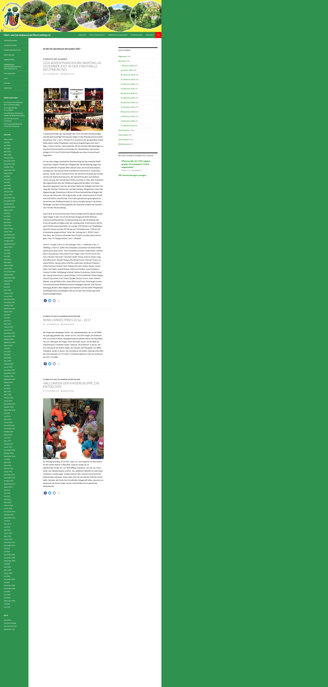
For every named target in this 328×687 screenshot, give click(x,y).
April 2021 (7, 321)
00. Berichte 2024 (128, 75)
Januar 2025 (8, 195)
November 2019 (9, 373)
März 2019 (7, 395)
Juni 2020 (7, 352)
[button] (45, 300)
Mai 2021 (7, 318)
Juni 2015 (7, 493)
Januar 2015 (8, 508)
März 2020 (7, 361)
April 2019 (7, 392)
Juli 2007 (7, 582)
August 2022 (8, 281)
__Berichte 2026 (127, 65)
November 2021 (9, 302)
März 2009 (7, 570)
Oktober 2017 (8, 432)
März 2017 (7, 441)
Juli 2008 (7, 576)
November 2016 (9, 450)
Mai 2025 (7, 182)
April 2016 (7, 462)
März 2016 (7, 465)
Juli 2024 (7, 213)
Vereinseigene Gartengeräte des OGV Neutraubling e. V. (12, 67)
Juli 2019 (7, 385)
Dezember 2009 (9, 555)
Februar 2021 (8, 327)
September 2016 (9, 456)
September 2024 (9, 207)
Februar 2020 (8, 364)
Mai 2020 (7, 355)
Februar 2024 (8, 228)
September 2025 (9, 170)
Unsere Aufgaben (10, 45)
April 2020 (7, 358)
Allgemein (62, 59)
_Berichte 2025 (127, 70)
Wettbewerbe (124, 144)
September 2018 (9, 410)
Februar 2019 (8, 398)
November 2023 (9, 238)
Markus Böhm (68, 74)
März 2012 (7, 536)
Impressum (150, 35)
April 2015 (7, 499)
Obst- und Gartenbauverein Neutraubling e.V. (27, 35)
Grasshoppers (124, 139)
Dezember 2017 (9, 425)
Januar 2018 (8, 422)
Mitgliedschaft (10, 73)
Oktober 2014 (8, 515)
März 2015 (7, 502)
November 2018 (9, 404)
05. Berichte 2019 (128, 98)
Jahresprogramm (10, 40)
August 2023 (8, 247)
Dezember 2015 (9, 475)
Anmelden (7, 620)
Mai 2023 (7, 256)
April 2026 (7, 152)
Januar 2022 (8, 296)
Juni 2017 (7, 438)
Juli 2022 (7, 284)
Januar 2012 (8, 539)
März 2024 (7, 225)
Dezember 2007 (9, 579)
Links (6, 78)
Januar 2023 (8, 268)
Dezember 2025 (9, 161)
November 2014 (9, 512)
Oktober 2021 (8, 305)
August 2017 (8, 435)
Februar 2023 (8, 265)
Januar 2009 (8, 573)
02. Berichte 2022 (128, 84)
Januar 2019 (8, 401)
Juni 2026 (7, 145)
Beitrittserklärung (97, 35)
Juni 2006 (7, 595)
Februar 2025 (8, 192)
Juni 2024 (7, 216)
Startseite (82, 35)
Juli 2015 (7, 490)
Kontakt (7, 83)
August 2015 (8, 487)
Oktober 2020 (8, 339)
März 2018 (7, 419)
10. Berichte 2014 (128, 121)
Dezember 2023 (9, 235)
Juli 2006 (7, 592)
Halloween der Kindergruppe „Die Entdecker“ (71, 384)
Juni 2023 (7, 253)
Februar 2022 (8, 293)
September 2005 (9, 601)
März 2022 (7, 290)
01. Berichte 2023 (128, 79)
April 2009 (7, 567)
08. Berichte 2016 (128, 112)
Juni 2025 (7, 179)
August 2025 (8, 173)
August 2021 (8, 312)
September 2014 (9, 518)
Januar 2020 (8, 367)
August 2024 (8, 210)
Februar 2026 (8, 158)
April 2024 (7, 222)
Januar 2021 (8, 330)
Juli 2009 (7, 564)
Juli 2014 (7, 521)
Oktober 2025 (8, 167)
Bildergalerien (136, 35)
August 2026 (8, 139)
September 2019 (9, 379)
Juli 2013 (7, 527)
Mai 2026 (7, 148)
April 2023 (7, 259)
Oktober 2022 (8, 275)
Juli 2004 (7, 607)
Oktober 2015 (8, 481)
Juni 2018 (7, 416)
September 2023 (9, 244)
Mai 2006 (7, 598)
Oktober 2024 (8, 204)
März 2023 (7, 262)
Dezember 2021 (9, 299)
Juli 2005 (7, 604)
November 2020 (9, 336)
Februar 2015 (8, 505)
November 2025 (9, 164)
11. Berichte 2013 (128, 125)
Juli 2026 (7, 142)
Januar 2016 (8, 472)
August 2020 (8, 345)
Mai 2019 (7, 388)
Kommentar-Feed (10, 626)
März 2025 (7, 188)
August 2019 (8, 382)
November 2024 (9, 201)
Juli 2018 (7, 413)
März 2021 (7, 324)
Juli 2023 (7, 250)
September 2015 (9, 484)
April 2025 (7, 185)
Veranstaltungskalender (117, 35)
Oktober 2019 (8, 376)
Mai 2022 (7, 287)
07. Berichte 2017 (50, 59)
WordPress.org (9, 629)
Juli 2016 (7, 459)
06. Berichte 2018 (128, 102)
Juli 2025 (7, 176)
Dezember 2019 (9, 370)
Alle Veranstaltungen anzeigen (132, 175)
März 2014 (7, 524)
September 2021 (9, 308)
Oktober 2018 (8, 407)
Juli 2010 (7, 552)
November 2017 (9, 428)
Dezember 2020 (9, 333)
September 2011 (9, 545)
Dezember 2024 (9, 198)
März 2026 (7, 155)
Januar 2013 (8, 533)
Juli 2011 (7, 548)
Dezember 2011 (9, 542)
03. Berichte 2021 (128, 89)
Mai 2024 (7, 219)
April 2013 (7, 530)
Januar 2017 (8, 447)
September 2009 (9, 561)
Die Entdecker (74, 316)
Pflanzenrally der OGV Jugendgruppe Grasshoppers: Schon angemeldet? (136, 164)
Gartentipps (123, 135)
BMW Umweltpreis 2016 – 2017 (67, 320)
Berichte (121, 61)
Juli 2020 (7, 348)
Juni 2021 (7, 315)
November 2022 (9, 272)
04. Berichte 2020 (128, 93)
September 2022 (9, 278)
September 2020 (9, 342)
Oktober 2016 (8, 453)
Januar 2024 (8, 232)
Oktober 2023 (8, 241)
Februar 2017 (8, 444)
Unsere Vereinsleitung (12, 50)
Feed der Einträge (10, 623)
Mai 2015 (7, 496)
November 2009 (9, 558)
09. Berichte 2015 (128, 116)
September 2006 (9, 588)
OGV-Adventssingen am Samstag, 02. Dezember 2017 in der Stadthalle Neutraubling (72, 66)
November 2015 (9, 478)
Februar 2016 (8, 468)
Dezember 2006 (9, 585)
